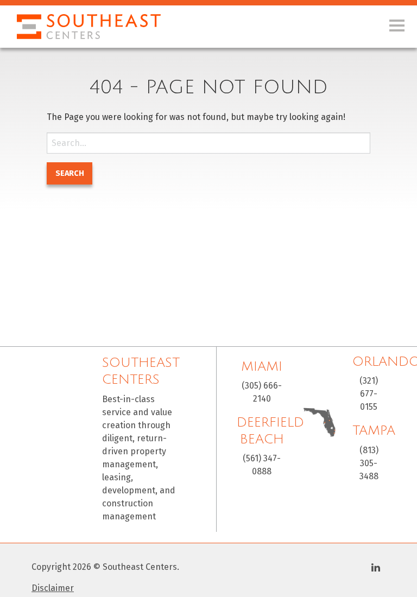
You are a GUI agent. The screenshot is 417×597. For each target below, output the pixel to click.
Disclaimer (52, 588)
